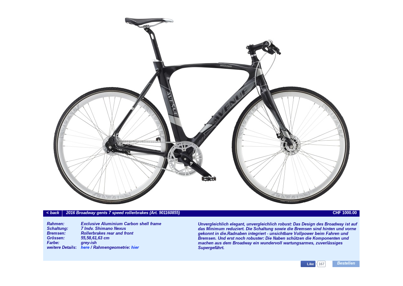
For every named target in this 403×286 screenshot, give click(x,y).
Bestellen (346, 263)
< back (52, 212)
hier (134, 247)
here (86, 247)
